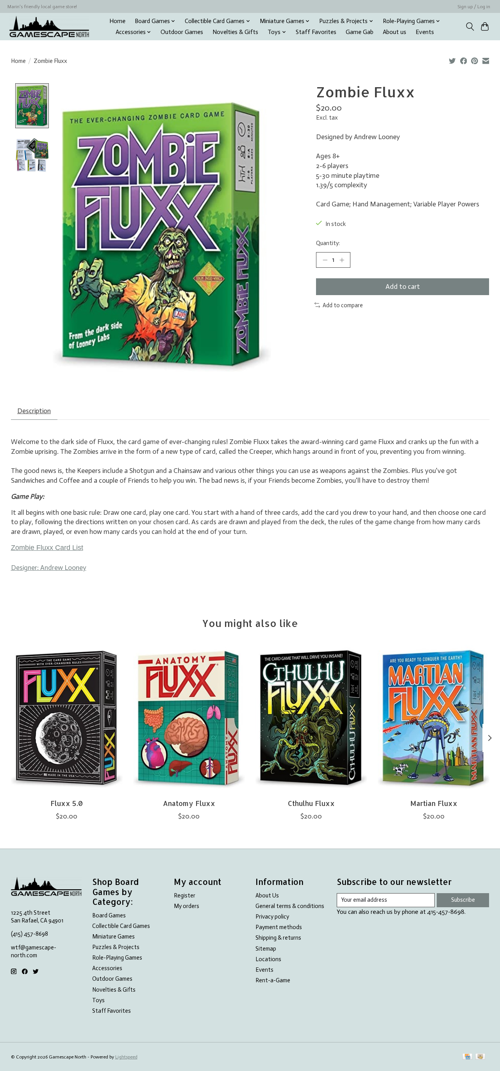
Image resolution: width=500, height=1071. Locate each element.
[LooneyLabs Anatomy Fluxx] (189, 719)
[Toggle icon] (469, 27)
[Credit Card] (467, 1057)
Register (184, 895)
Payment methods (278, 927)
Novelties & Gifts (235, 32)
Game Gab (359, 32)
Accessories (107, 968)
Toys (98, 1000)
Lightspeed (126, 1057)
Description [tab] (34, 411)
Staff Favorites (316, 32)
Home (117, 21)
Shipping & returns (278, 937)
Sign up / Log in (473, 6)
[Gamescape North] (49, 26)
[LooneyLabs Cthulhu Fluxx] (311, 719)
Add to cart (403, 286)
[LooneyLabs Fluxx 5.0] (67, 719)
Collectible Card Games (121, 926)
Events (425, 32)
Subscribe (463, 899)
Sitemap (265, 948)
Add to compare (343, 305)
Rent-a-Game (272, 980)
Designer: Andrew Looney (48, 567)
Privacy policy (272, 916)
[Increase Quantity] (341, 259)
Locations (268, 959)
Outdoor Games (182, 32)
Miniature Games (113, 936)
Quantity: (328, 243)
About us (394, 32)
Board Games (109, 915)
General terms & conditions (289, 906)
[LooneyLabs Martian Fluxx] (433, 719)
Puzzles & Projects (115, 947)
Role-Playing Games (117, 957)
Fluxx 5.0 (66, 803)
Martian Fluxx (433, 803)
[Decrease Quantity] (325, 259)
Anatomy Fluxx (188, 803)
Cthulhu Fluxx (311, 803)
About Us (267, 895)
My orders (186, 906)
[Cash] (480, 1057)
